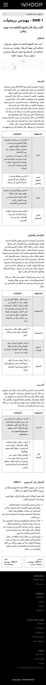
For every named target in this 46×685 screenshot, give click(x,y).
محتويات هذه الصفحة (34, 14)
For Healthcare (39, 641)
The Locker (40, 584)
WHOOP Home (38, 580)
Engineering (40, 611)
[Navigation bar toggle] (5, 5)
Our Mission (40, 597)
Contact (41, 606)
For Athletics (39, 628)
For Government (38, 637)
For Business (39, 633)
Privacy (41, 663)
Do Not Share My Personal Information (30, 668)
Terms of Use (39, 655)
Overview (40, 624)
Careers (41, 602)
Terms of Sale (39, 659)
